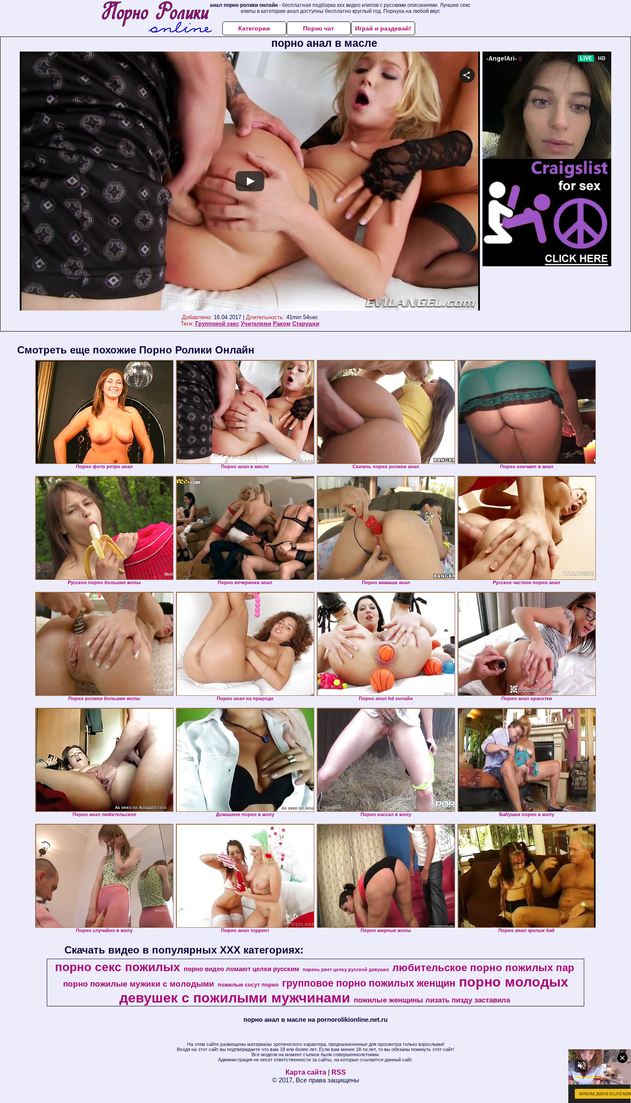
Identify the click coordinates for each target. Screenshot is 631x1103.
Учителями (256, 323)
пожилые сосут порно (248, 984)
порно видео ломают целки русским (241, 969)
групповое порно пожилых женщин (368, 983)
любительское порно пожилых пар (483, 967)
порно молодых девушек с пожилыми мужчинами (343, 989)
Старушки (305, 323)
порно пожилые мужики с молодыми (138, 983)
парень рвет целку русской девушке (346, 969)
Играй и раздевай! (383, 28)
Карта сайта (305, 1072)
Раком (282, 323)
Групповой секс (217, 323)
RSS (338, 1072)
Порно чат (318, 28)
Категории (254, 28)
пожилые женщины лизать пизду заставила (432, 1000)
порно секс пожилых (117, 967)
